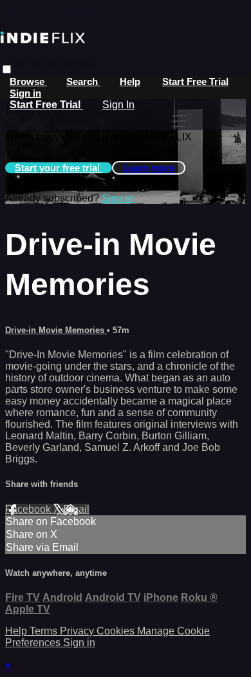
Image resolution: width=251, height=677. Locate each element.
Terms (45, 630)
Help (130, 81)
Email (76, 509)
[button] (7, 69)
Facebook (29, 509)
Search (83, 81)
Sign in (25, 93)
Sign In (118, 104)
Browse (28, 81)
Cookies (117, 630)
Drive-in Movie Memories (56, 330)
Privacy (78, 630)
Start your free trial (58, 167)
